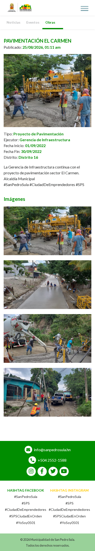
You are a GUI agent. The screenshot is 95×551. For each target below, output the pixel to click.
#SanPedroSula (25, 497)
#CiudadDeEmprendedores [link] (52, 184)
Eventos (32, 22)
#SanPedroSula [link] (16, 184)
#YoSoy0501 (25, 523)
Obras (50, 22)
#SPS (26, 503)
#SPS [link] (80, 184)
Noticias (13, 22)
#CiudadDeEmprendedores (25, 509)
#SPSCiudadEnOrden (25, 516)
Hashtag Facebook (25, 490)
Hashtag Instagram (69, 490)
